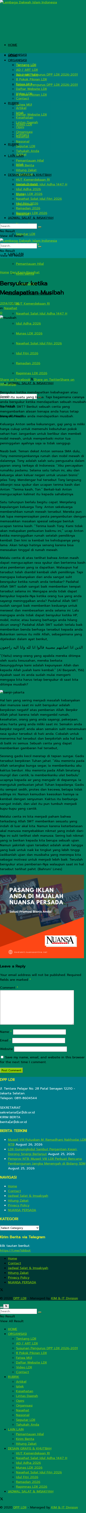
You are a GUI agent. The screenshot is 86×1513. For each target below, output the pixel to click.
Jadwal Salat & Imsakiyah (28, 1195)
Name (6, 1031)
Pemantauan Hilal (30, 263)
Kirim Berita (25, 165)
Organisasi (24, 132)
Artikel (21, 108)
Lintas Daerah (27, 122)
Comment (9, 987)
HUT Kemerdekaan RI (33, 303)
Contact (22, 98)
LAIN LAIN (16, 155)
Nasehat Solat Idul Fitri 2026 (39, 343)
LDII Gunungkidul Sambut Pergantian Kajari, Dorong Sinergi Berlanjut (42, 1151)
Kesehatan (24, 117)
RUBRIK (13, 103)
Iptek (20, 112)
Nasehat (22, 136)
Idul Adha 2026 (28, 323)
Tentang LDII (26, 65)
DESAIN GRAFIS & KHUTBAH (29, 175)
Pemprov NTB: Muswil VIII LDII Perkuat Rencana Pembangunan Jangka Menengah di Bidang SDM (46, 1161)
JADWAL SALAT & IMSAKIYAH (30, 383)
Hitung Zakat (26, 170)
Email (5, 1040)
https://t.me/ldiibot (15, 1250)
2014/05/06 (9, 303)
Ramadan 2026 (28, 363)
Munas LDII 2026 (29, 333)
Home (4, 272)
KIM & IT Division (64, 1298)
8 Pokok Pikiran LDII (31, 79)
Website (6, 1049)
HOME (12, 45)
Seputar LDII (25, 234)
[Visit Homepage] (28, 2)
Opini (20, 127)
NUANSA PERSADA (22, 1210)
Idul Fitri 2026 (27, 353)
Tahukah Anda (27, 151)
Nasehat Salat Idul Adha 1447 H (41, 313)
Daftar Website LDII (31, 114)
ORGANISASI (17, 55)
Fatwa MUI (24, 104)
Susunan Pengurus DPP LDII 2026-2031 (47, 84)
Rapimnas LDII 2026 (31, 373)
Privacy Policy (18, 1205)
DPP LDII (19, 1298)
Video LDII (24, 93)
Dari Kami (17, 272)
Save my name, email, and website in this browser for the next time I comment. (42, 1060)
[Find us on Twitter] (1, 1290)
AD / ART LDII (27, 69)
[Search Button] (39, 227)
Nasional (22, 141)
